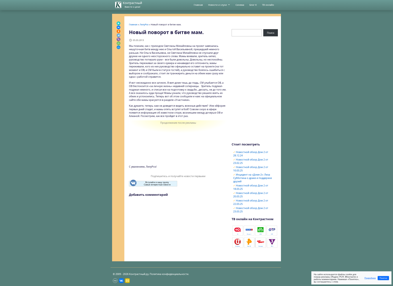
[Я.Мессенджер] (118, 23)
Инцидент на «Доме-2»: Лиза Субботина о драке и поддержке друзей (252, 178)
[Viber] (118, 39)
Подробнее (370, 278)
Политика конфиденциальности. (169, 274)
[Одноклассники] (118, 31)
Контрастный (132, 3)
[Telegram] (118, 35)
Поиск (270, 33)
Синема (239, 4)
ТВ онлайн (268, 4)
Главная (198, 4)
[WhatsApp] (118, 43)
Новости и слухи (217, 4)
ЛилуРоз (144, 24)
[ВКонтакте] (118, 27)
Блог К (253, 4)
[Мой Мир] (118, 47)
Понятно (383, 278)
